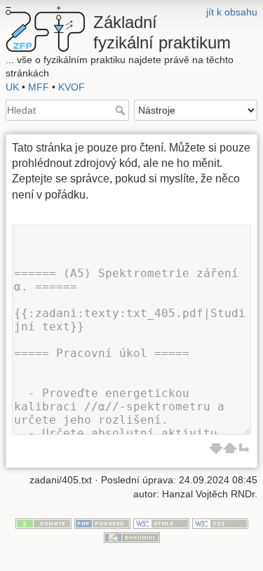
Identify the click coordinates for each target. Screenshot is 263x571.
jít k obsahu (231, 12)
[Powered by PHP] (102, 522)
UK (12, 87)
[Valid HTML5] (161, 522)
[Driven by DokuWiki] (132, 536)
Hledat (121, 110)
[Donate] (43, 522)
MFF (38, 87)
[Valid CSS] (220, 522)
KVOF (71, 87)
